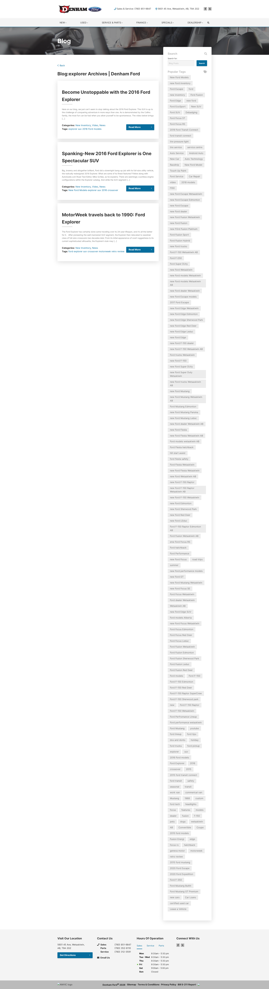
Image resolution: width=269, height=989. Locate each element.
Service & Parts (111, 22)
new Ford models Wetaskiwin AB (185, 283)
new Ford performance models (186, 571)
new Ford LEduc (178, 520)
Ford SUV (175, 112)
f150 (172, 188)
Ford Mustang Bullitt (180, 885)
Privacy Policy (168, 984)
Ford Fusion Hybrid (180, 240)
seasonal (174, 786)
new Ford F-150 (178, 360)
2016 (104, 190)
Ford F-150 (194, 675)
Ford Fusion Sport (179, 234)
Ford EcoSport (177, 106)
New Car (174, 159)
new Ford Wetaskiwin (181, 269)
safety (190, 780)
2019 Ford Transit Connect (184, 129)
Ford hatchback (178, 547)
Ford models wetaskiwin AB (184, 441)
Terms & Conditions (148, 984)
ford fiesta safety (179, 459)
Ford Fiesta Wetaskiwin (182, 464)
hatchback (189, 845)
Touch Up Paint (178, 170)
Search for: (172, 58)
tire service (176, 147)
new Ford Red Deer (180, 515)
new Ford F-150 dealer (182, 343)
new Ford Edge (178, 337)
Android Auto (196, 153)
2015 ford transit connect (183, 775)
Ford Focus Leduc (179, 641)
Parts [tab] (161, 945)
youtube (194, 728)
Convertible (184, 827)
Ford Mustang (177, 728)
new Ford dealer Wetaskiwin (185, 290)
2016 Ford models (91, 129)
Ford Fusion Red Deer (181, 670)
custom (199, 798)
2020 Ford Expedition (181, 874)
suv (80, 129)
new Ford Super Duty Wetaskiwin (181, 374)
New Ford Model (193, 164)
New (62, 22)
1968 (187, 798)
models (199, 810)
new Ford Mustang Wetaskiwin (186, 582)
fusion (185, 815)
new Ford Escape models (183, 296)
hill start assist (177, 453)
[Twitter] (210, 9)
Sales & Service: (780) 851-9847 (134, 8)
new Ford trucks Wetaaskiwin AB (185, 383)
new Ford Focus (178, 559)
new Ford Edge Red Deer (183, 325)
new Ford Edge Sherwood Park (186, 320)
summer (174, 565)
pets (172, 821)
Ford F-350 (176, 879)
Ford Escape (176, 89)
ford (71, 251)
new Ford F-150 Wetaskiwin (184, 497)
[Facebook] (205, 9)
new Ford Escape (179, 205)
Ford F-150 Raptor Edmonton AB (185, 528)
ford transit (176, 780)
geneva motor (177, 850)
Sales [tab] (139, 945)
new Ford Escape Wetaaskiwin (186, 194)
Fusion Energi (177, 839)
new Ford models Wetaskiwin (185, 275)
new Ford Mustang (180, 391)
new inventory (177, 94)
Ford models (176, 675)
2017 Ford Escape (179, 302)
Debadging (191, 112)
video (173, 182)
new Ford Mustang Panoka (184, 412)
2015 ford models (179, 833)
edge (192, 839)
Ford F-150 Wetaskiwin (182, 710)
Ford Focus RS (177, 124)
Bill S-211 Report (187, 984)
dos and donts (177, 740)
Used (83, 22)
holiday (195, 740)
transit (188, 786)
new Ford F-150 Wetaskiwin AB (186, 349)
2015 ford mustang (180, 862)
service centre (194, 147)
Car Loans (190, 897)
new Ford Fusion (178, 223)
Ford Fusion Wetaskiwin (182, 646)
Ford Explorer (177, 763)
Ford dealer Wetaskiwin (182, 600)
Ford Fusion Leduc (179, 664)
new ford (191, 100)
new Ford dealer (178, 211)
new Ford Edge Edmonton (184, 314)
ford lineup (175, 734)
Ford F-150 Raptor (189, 705)
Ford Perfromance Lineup (183, 716)
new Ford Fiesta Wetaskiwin (184, 470)
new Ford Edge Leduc (181, 331)
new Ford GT (177, 576)
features (185, 810)
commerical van (193, 792)
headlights (190, 804)
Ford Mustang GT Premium (184, 891)
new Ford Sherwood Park (183, 509)
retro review (118, 251)
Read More (135, 127)
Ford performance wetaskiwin (186, 722)
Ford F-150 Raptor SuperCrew (186, 693)
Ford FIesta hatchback (181, 447)
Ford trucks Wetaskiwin (182, 355)
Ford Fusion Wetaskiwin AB (184, 536)
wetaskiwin (197, 821)
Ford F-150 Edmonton (181, 681)
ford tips (191, 734)
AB (171, 827)
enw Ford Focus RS (180, 541)
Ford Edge (175, 100)
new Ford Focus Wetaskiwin (184, 623)
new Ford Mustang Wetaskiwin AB (186, 399)
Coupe (200, 827)
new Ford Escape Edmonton (185, 199)
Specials (167, 22)
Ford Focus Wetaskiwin (182, 594)
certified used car (179, 903)
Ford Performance (179, 553)
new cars (174, 897)
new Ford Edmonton (180, 503)
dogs (182, 821)
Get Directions (68, 955)
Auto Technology (194, 159)
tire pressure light (179, 141)
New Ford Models (78, 190)
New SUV (196, 106)
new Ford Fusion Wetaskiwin (185, 217)
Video (95, 125)
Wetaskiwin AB (177, 605)
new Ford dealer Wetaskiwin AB (186, 423)
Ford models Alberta (181, 617)
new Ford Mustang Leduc (183, 418)
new (172, 705)
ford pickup (193, 745)
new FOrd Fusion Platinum (183, 229)
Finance (141, 22)
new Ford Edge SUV (180, 611)
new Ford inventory (180, 83)
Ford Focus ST (177, 118)
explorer (73, 129)
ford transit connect (180, 135)
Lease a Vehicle (178, 909)
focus (173, 810)
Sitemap (131, 984)
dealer (173, 815)
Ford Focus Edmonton (181, 629)
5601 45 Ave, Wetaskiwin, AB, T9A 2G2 (178, 8)
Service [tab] (150, 945)
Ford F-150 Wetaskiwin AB (184, 252)
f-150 (197, 815)
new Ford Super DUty (181, 366)
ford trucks (176, 745)
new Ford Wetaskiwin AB (183, 476)
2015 (188, 769)
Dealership (194, 22)
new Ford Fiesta (178, 429)
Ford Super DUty (179, 263)
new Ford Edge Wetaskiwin (184, 308)
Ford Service (176, 176)
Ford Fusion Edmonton (182, 652)
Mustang (174, 798)
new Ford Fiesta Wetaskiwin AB (186, 435)
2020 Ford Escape (179, 868)
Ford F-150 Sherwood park (184, 699)
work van (175, 792)
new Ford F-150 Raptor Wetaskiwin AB (182, 490)
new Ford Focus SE (180, 588)
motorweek (105, 251)
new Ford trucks (178, 246)
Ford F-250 (176, 258)
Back (62, 65)
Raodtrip (174, 164)
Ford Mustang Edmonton (183, 406)
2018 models (188, 182)
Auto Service (177, 153)
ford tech (175, 804)
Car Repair (194, 176)
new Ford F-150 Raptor (182, 482)
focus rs (174, 845)
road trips (197, 559)
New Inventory (83, 125)
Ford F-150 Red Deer (181, 687)
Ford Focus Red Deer (181, 635)
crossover (113, 190)
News (102, 125)
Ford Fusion (197, 94)
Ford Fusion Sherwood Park (184, 658)
